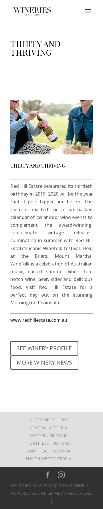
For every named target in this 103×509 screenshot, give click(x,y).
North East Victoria (48, 443)
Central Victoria (48, 427)
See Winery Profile (44, 348)
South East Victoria (48, 451)
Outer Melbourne (48, 420)
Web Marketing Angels (64, 485)
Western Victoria (48, 435)
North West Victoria (48, 458)
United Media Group (60, 493)
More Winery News (44, 362)
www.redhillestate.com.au (38, 320)
